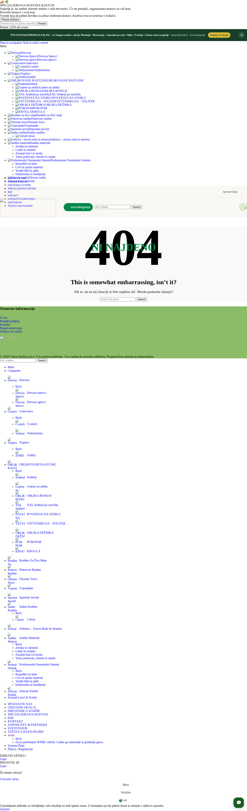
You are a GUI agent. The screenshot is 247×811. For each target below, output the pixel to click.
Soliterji (32, 84)
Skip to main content (35, 42)
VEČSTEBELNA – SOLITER (75, 101)
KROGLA (38, 111)
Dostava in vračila (11, 331)
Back (18, 386)
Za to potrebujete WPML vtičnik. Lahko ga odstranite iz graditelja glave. (59, 742)
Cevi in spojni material (29, 167)
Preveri (42, 23)
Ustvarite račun (9, 779)
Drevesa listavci (47, 56)
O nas (3, 317)
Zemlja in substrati (26, 146)
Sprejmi (4, 809)
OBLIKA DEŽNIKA (58, 104)
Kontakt (5, 324)
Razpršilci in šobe (26, 163)
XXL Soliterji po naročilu (65, 94)
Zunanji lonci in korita (28, 153)
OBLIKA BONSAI (55, 90)
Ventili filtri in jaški (27, 170)
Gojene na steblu (49, 87)
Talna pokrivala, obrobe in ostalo (35, 156)
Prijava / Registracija (20, 749)
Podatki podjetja (10, 321)
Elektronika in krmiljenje (30, 684)
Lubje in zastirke (25, 149)
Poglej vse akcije (219, 35)
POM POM (40, 108)
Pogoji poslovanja (11, 328)
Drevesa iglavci (46, 59)
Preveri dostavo (10, 19)
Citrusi (31, 136)
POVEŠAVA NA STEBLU (69, 97)
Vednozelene (42, 70)
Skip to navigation (11, 42)
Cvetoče (34, 66)
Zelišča (31, 77)
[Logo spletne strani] (28, 216)
